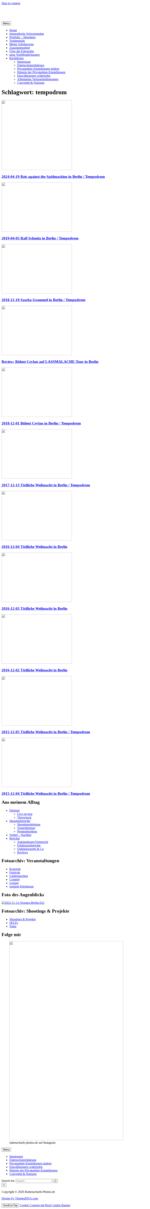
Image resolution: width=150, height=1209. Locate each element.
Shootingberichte (19, 821)
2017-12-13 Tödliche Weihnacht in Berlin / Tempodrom (46, 485)
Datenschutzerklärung (30, 65)
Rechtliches (16, 58)
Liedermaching (18, 876)
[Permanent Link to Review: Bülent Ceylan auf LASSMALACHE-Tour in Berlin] (37, 354)
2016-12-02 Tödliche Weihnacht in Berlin (34, 670)
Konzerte (15, 869)
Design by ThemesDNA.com (20, 1198)
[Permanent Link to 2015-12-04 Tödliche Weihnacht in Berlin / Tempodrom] (37, 786)
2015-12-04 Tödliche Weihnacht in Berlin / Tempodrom (46, 793)
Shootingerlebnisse (28, 824)
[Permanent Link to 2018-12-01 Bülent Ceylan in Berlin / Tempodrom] (37, 416)
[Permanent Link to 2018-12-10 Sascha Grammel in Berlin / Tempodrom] (37, 292)
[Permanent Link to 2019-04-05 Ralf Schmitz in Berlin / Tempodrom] (37, 230)
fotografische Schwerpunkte (26, 33)
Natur (12, 926)
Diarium (14, 810)
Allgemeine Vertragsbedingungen (37, 79)
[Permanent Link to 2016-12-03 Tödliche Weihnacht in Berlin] (37, 601)
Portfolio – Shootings (22, 37)
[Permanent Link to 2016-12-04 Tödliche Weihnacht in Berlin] (37, 539)
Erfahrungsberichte (29, 845)
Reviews (22, 852)
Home (13, 30)
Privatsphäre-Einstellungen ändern (38, 68)
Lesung (14, 883)
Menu (6, 23)
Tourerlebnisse (26, 828)
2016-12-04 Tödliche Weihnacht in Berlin (34, 547)
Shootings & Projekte (22, 919)
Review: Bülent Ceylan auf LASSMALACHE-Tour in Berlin (50, 362)
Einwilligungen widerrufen (33, 75)
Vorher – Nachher (20, 835)
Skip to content (11, 3)
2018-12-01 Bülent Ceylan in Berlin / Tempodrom (41, 423)
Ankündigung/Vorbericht (32, 842)
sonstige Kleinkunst (21, 886)
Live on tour (24, 814)
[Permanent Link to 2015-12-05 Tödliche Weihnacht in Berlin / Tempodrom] (37, 724)
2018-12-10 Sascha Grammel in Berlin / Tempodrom (43, 300)
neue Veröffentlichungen (24, 54)
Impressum (24, 61)
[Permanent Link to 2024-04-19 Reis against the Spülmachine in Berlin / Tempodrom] (37, 169)
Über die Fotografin (21, 51)
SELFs (13, 922)
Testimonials (17, 40)
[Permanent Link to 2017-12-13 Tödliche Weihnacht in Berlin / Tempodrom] (37, 477)
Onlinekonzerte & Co (30, 849)
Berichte (14, 838)
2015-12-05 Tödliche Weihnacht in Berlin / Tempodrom (46, 732)
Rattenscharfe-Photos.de (16, 9)
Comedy (14, 879)
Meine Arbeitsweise (21, 44)
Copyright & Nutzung (30, 82)
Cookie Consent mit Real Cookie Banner (45, 1205)
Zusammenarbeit (19, 47)
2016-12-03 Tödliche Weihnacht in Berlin (34, 608)
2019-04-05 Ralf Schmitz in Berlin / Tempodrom (40, 238)
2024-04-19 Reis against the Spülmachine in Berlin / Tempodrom (53, 177)
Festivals (14, 872)
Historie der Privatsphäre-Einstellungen (41, 72)
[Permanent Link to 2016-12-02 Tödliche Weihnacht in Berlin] (37, 662)
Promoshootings (27, 831)
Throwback (24, 817)
